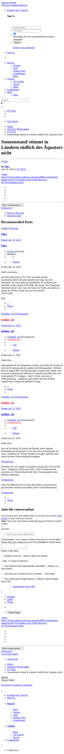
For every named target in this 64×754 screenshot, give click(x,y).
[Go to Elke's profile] (4, 161)
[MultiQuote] (8, 304)
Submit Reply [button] (14, 612)
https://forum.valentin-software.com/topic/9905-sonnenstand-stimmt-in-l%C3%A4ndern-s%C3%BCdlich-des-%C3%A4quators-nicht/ (29, 180)
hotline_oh (7, 331)
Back (15, 709)
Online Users (19, 71)
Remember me (20, 36)
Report (16, 262)
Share (4, 174)
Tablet (10, 599)
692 (15, 345)
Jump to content (8, 2)
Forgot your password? (24, 47)
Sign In (17, 42)
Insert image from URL (24, 586)
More (15, 76)
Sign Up (11, 52)
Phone (10, 602)
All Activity (18, 81)
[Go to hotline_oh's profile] (7, 314)
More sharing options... (12, 205)
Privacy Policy (8, 680)
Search (16, 84)
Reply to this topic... (10, 550)
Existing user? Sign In (18, 10)
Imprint (4, 677)
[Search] (2, 106)
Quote (10, 306)
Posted (11, 240)
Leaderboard (19, 73)
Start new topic (14, 215)
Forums (16, 65)
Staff (15, 68)
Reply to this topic (15, 213)
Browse (10, 62)
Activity (11, 79)
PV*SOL (21, 169)
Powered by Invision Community (16, 685)
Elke (7, 166)
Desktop (11, 596)
